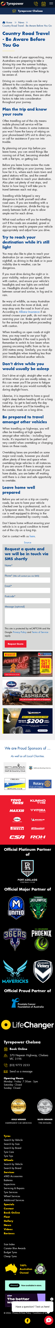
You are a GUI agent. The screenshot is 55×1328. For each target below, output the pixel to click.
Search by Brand (12, 1148)
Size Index (9, 1244)
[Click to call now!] (36, 4)
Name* (9, 565)
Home (8, 22)
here (32, 536)
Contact (9, 1208)
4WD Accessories (13, 1176)
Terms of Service (40, 632)
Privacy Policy (19, 632)
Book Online (12, 1212)
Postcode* (10, 596)
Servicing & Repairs (14, 1188)
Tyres (7, 1136)
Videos (8, 1229)
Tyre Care (9, 1152)
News (7, 1225)
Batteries (8, 1180)
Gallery (8, 1221)
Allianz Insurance (29, 312)
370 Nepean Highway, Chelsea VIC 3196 (29, 1057)
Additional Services (14, 1200)
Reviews (9, 1233)
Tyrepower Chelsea (30, 11)
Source (27, 542)
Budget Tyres (10, 1252)
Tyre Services (10, 1192)
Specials (9, 1204)
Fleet (7, 1216)
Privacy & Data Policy (22, 1313)
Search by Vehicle (13, 1140)
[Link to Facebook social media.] (27, 1321)
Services (9, 1172)
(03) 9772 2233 (20, 1065)
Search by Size (12, 1144)
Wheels (8, 1160)
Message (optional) (15, 606)
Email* (8, 586)
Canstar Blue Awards (15, 1248)
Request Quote (15, 643)
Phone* (22, 575)
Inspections (9, 1184)
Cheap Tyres (10, 1256)
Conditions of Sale (40, 1313)
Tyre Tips (8, 1156)
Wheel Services (12, 1196)
